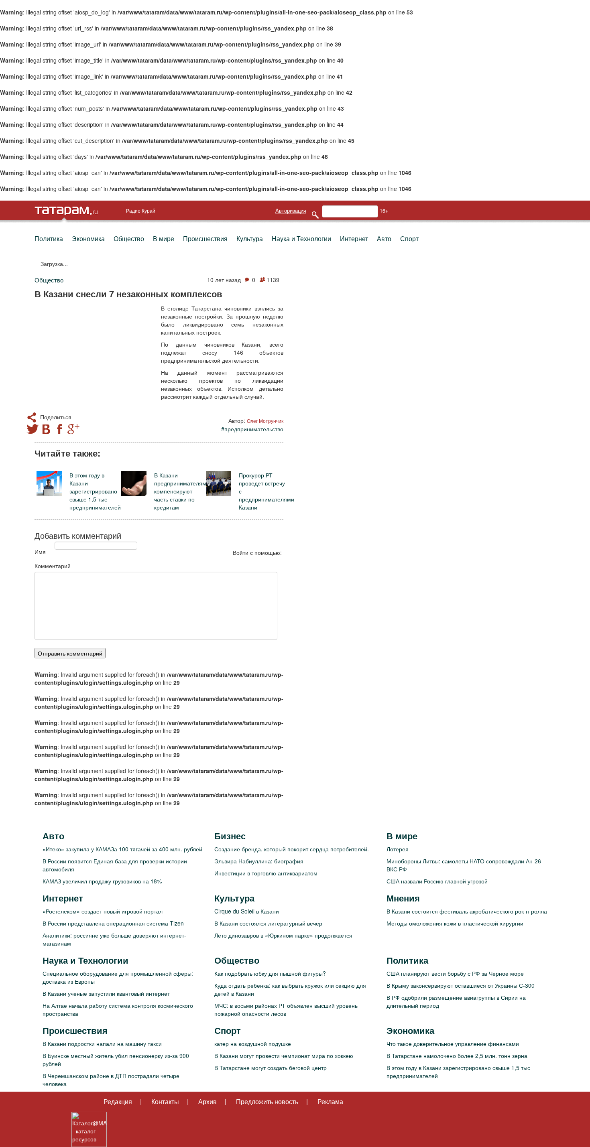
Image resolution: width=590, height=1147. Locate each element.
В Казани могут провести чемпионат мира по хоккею (283, 1056)
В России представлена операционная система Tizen (113, 923)
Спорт (409, 238)
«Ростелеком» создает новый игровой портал (103, 911)
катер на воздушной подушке (252, 1043)
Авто (384, 238)
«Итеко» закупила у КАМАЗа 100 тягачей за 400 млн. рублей (122, 849)
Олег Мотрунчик (265, 420)
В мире (163, 238)
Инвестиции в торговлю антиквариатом (265, 873)
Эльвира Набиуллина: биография (258, 861)
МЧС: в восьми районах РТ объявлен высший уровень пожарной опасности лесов (286, 1009)
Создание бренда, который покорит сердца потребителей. (291, 849)
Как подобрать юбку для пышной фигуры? (270, 973)
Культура (249, 238)
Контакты (165, 1101)
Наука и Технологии (301, 238)
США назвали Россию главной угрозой (437, 881)
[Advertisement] (95, 356)
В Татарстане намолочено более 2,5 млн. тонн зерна (457, 1056)
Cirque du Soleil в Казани (246, 911)
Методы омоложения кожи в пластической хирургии (455, 923)
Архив (207, 1101)
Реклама (330, 1101)
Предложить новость (267, 1101)
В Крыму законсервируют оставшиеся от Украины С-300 (461, 985)
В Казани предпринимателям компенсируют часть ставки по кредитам (180, 491)
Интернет (354, 238)
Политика (49, 238)
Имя (40, 552)
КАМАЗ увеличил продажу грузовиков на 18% (102, 881)
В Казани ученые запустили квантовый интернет (106, 993)
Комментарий (53, 566)
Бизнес (230, 835)
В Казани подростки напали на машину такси (102, 1043)
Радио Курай (140, 210)
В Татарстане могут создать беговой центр (270, 1068)
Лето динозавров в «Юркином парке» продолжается (283, 935)
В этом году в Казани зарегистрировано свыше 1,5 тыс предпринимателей (95, 491)
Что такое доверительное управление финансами (453, 1043)
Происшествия (205, 238)
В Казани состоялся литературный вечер (268, 923)
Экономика (88, 238)
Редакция (118, 1101)
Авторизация (290, 210)
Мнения (403, 897)
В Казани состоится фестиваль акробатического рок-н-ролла (467, 911)
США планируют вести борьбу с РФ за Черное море (455, 973)
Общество (129, 238)
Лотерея (398, 849)
